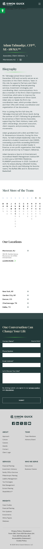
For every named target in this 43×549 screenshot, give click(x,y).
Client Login (6, 452)
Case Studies (7, 505)
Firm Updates (7, 512)
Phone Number (7, 351)
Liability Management (9, 479)
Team (27, 432)
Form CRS (12, 534)
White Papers (7, 518)
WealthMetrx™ (7, 492)
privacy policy (34, 388)
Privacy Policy (17, 531)
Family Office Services (10, 472)
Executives (29, 466)
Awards (5, 446)
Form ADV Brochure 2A (25, 534)
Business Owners (31, 469)
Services (6, 461)
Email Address (8, 361)
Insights (6, 501)
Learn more (8, 261)
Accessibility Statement (21, 538)
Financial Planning (8, 466)
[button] (39, 4)
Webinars (5, 521)
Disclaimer (27, 531)
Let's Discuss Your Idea (11, 371)
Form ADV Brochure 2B (21, 536)
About (5, 432)
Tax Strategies (7, 482)
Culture (5, 440)
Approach (5, 436)
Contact (5, 449)
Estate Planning (7, 488)
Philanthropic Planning (9, 476)
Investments (6, 515)
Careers (5, 443)
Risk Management (8, 485)
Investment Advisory (9, 469)
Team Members (30, 436)
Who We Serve (31, 461)
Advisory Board (30, 440)
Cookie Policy (21, 541)
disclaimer (10, 390)
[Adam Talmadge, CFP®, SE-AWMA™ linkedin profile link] (20, 59)
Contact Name (8, 341)
